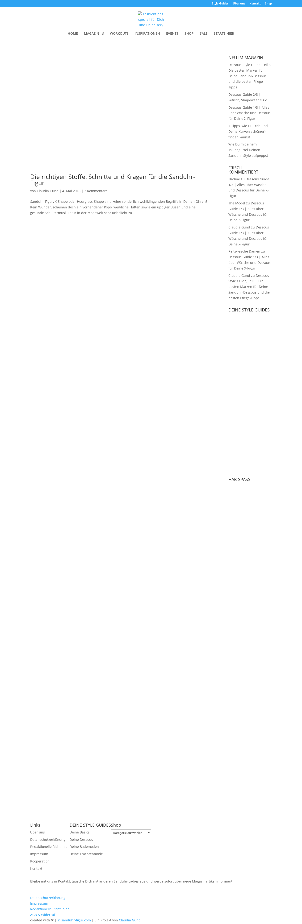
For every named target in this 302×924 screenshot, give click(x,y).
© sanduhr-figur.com (74, 920)
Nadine (234, 179)
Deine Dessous (81, 839)
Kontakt (255, 3)
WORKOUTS (119, 34)
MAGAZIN (91, 34)
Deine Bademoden (84, 846)
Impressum (39, 854)
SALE (204, 34)
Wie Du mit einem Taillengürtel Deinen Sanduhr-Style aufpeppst (248, 150)
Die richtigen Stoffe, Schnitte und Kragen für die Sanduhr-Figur (112, 179)
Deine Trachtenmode (86, 854)
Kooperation (40, 861)
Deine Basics (80, 832)
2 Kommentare (96, 191)
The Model (236, 203)
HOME (73, 34)
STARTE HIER (224, 34)
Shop (268, 3)
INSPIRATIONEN (147, 34)
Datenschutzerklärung (47, 839)
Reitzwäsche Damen (244, 251)
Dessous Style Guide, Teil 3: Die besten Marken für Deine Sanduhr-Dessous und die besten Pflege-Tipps (250, 75)
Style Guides (220, 3)
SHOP (189, 34)
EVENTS (172, 34)
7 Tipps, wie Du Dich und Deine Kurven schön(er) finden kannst (248, 131)
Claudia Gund (48, 191)
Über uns (239, 3)
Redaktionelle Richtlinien (50, 846)
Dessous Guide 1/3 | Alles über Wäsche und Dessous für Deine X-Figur (249, 113)
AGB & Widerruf (42, 914)
